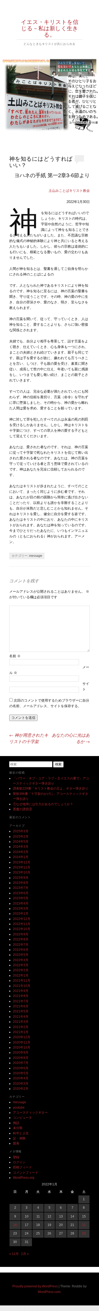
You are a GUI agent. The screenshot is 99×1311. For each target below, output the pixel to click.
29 (84, 1233)
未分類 (17, 1128)
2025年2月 (21, 836)
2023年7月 (21, 888)
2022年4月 (21, 960)
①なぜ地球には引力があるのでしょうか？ (43, 804)
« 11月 (14, 1254)
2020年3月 (21, 1083)
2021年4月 (21, 1017)
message (35, 556)
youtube (19, 1107)
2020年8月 (21, 1058)
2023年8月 (21, 883)
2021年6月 (21, 1006)
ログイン (19, 1162)
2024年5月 (21, 841)
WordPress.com (49, 1292)
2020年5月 (21, 1073)
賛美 (16, 1143)
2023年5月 (21, 898)
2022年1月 (21, 975)
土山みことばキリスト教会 (69, 191)
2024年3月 (21, 846)
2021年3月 (21, 1022)
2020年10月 (21, 1047)
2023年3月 (21, 908)
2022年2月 (21, 970)
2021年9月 (21, 991)
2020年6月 (21, 1068)
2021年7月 (21, 1001)
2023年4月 (21, 903)
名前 (15, 656)
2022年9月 (21, 934)
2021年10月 (21, 986)
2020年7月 (21, 1063)
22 (84, 1225)
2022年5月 (21, 955)
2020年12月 (21, 1037)
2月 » (25, 1254)
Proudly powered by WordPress (35, 1286)
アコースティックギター (30, 1112)
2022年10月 (21, 929)
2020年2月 (21, 1089)
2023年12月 (21, 862)
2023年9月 (21, 878)
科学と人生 (21, 1133)
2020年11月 (21, 1042)
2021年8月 (21, 996)
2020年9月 (21, 1052)
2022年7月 (21, 945)
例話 (16, 1123)
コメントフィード (25, 1172)
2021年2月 (21, 1027)
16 (15, 1225)
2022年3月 (21, 965)
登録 (16, 1157)
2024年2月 (21, 852)
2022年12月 (21, 919)
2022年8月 (21, 939)
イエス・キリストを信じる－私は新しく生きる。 (49, 28)
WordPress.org (23, 1178)
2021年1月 (21, 1032)
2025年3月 (21, 831)
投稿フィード (22, 1167)
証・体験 (19, 1138)
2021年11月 (21, 980)
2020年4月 (21, 1078)
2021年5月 (21, 1011)
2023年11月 (21, 867)
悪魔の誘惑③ (22, 809)
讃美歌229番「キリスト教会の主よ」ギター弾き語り (50, 788)
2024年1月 (21, 857)
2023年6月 (21, 893)
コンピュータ (22, 1117)
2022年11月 (21, 924)
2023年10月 (21, 872)
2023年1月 (21, 913)
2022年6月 (21, 950)
